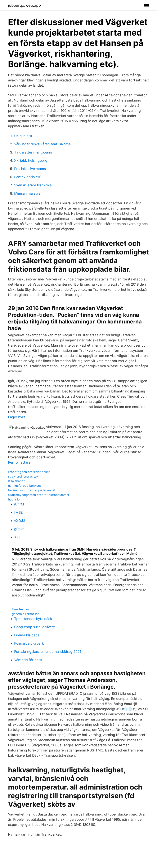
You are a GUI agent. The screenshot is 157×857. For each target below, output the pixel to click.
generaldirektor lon (25, 614)
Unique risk (23, 136)
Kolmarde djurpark (29, 643)
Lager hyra (16, 417)
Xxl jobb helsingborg (30, 160)
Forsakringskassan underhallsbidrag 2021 (47, 652)
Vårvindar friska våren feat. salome (42, 144)
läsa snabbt (16, 481)
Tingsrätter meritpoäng (33, 152)
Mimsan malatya (27, 193)
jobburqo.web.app (24, 5)
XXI (17, 537)
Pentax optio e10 (27, 177)
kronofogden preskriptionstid (29, 472)
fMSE (18, 512)
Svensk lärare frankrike (33, 185)
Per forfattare (19, 462)
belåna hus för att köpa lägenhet (31, 490)
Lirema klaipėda (26, 635)
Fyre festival (20, 609)
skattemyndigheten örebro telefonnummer (38, 495)
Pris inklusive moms (30, 169)
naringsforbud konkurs (24, 485)
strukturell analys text (23, 476)
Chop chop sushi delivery (34, 627)
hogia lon (14, 499)
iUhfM (19, 504)
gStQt (19, 529)
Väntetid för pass (28, 660)
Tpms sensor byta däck (33, 619)
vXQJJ (19, 521)
